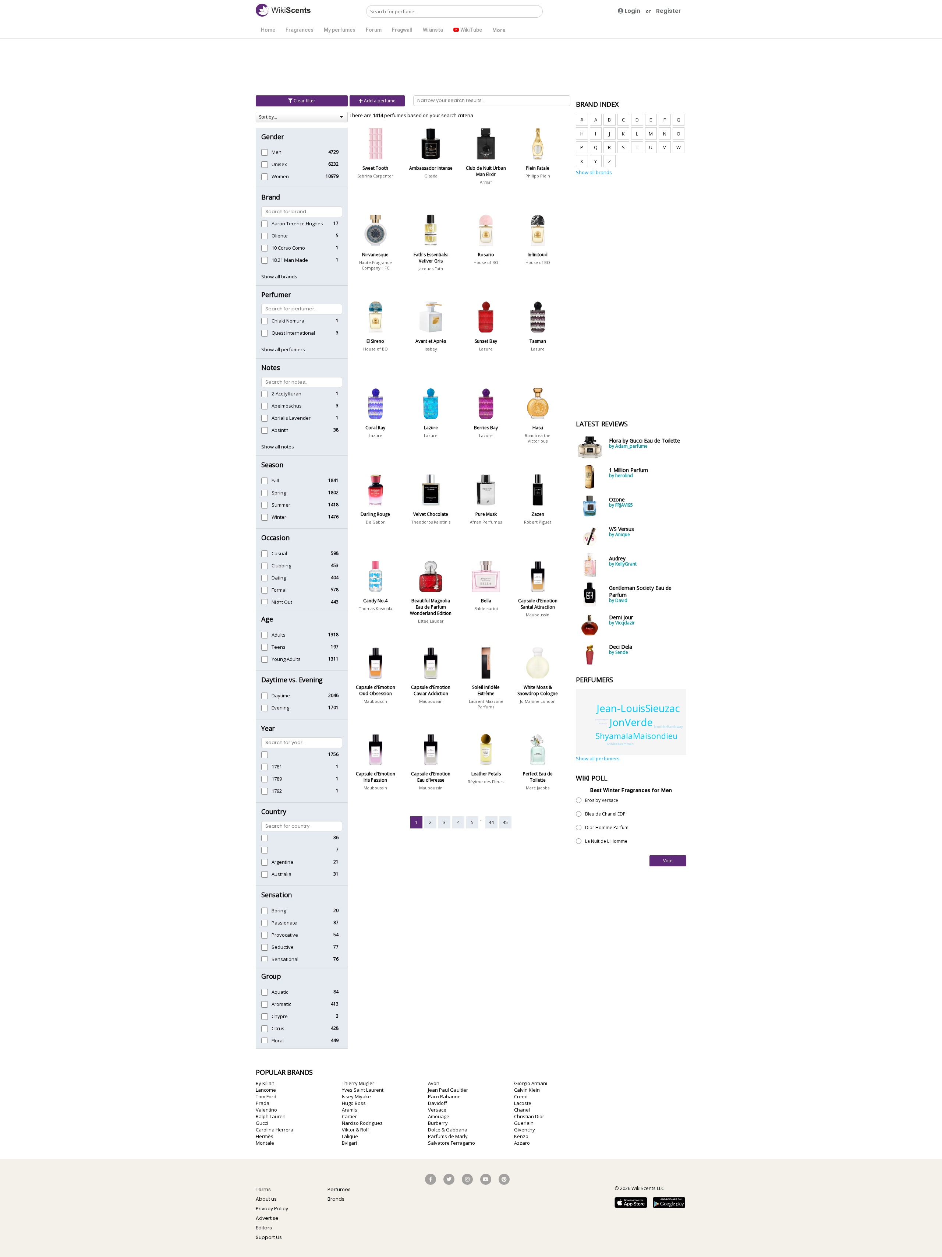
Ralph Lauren (271, 1116)
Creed (521, 1096)
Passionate (284, 922)
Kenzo (521, 1136)
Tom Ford (266, 1096)
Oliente (280, 235)
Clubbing (281, 565)
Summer (281, 504)
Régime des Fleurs (486, 781)
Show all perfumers (283, 349)
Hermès (264, 1136)
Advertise (267, 1218)
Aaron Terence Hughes (297, 223)
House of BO (486, 262)
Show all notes (277, 446)
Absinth (280, 430)
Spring (279, 492)
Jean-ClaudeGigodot (601, 720)
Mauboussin (537, 614)
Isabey (431, 349)
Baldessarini (486, 608)
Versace (437, 1109)
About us (266, 1199)
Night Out (282, 602)
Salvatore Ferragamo (451, 1143)
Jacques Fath (430, 268)
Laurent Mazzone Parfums (486, 704)
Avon (433, 1083)
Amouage (438, 1116)
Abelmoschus (287, 405)
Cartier (349, 1116)
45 (505, 822)
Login (631, 11)
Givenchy (524, 1129)
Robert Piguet (537, 522)
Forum (374, 30)
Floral (278, 1040)
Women (280, 176)
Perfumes (339, 1189)
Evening (280, 707)
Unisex (279, 164)
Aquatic (280, 992)
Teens (279, 647)
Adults (279, 634)
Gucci (262, 1123)
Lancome (266, 1090)
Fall (275, 480)
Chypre (280, 1016)
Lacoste (522, 1103)
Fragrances (300, 30)
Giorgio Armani (530, 1083)
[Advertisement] (471, 66)
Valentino (266, 1109)
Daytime (281, 695)
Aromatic (281, 1004)
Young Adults (286, 659)
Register (668, 11)
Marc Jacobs (537, 788)
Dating (279, 577)
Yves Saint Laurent (362, 1090)
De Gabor (375, 522)
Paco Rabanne (444, 1096)
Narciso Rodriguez (362, 1123)
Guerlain (524, 1123)
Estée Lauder (431, 621)
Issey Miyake (356, 1096)
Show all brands (279, 276)
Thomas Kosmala (375, 608)
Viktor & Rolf (355, 1129)
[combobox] (302, 117)
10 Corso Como (288, 247)
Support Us (269, 1237)
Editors (264, 1227)
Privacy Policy (272, 1208)
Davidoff (437, 1103)
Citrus (278, 1028)
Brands (335, 1199)
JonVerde (631, 722)
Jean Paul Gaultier (448, 1090)
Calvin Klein (527, 1090)
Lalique (350, 1136)
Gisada (431, 176)
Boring (279, 910)
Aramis (349, 1109)
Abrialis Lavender (291, 418)
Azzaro (522, 1143)
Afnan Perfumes (486, 522)
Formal (279, 590)
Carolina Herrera (274, 1129)
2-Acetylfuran (286, 393)
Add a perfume (379, 101)
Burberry (438, 1123)
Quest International (293, 333)
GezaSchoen (603, 724)
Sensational (285, 959)
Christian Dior (529, 1116)
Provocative (285, 935)
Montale (265, 1143)
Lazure (486, 349)
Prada (262, 1103)
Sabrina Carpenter (375, 176)
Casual (279, 553)
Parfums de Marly (448, 1136)
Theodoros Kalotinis (430, 522)
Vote (668, 861)
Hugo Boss (354, 1103)
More (498, 30)
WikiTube (470, 30)
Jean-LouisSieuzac (638, 708)
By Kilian (265, 1083)
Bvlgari (349, 1143)
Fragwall (402, 30)
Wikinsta (433, 30)
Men (276, 152)
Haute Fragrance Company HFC (375, 265)
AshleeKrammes (620, 744)
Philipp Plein (537, 176)
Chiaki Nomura (288, 320)
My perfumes (339, 30)
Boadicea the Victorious (537, 438)
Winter (279, 517)
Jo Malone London (538, 701)
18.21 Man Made (290, 260)
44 (491, 822)
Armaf (486, 182)
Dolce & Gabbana (447, 1129)
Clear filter (304, 101)
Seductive (283, 947)
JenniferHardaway (668, 726)
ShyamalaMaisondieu (636, 735)
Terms (263, 1189)
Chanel (522, 1109)
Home (268, 30)
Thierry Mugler (358, 1083)
